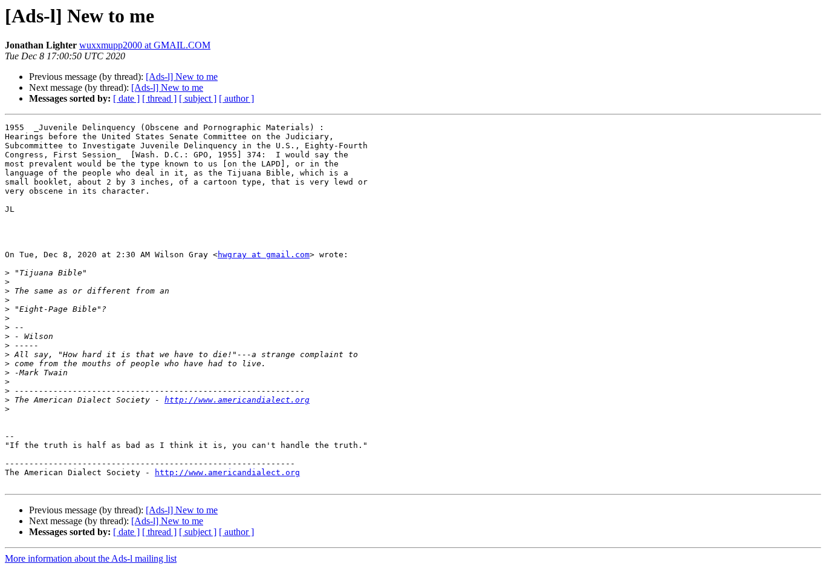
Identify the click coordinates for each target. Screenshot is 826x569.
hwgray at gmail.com (264, 254)
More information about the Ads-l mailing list (91, 558)
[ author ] (236, 98)
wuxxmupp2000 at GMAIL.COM (144, 45)
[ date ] (126, 98)
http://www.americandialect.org (237, 399)
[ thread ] (159, 98)
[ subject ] (197, 98)
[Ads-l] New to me (182, 76)
